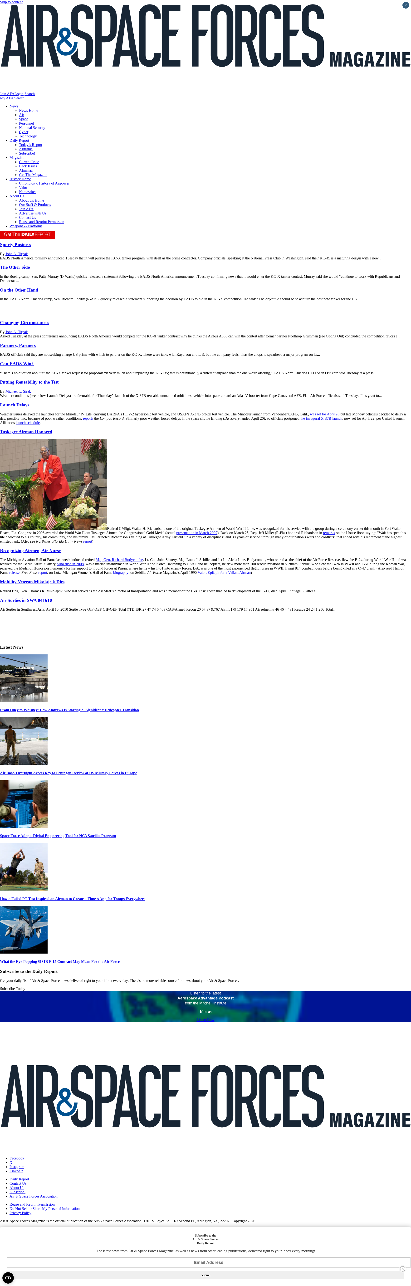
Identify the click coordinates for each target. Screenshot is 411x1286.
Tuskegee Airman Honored (26, 431)
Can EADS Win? (17, 363)
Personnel (26, 123)
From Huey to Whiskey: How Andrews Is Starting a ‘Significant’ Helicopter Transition (69, 710)
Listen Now (206, 1020)
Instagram (17, 1167)
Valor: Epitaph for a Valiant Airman (224, 572)
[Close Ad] (402, 1269)
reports (88, 418)
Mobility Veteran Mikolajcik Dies (32, 581)
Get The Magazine (33, 175)
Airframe (26, 149)
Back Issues (28, 166)
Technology (28, 136)
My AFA (6, 98)
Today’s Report (30, 145)
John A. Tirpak (16, 254)
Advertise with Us (32, 213)
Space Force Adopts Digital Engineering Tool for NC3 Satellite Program (58, 836)
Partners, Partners (18, 345)
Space (23, 119)
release (14, 572)
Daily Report (19, 140)
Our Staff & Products (35, 205)
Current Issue (29, 162)
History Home (20, 179)
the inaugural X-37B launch (321, 418)
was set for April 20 (324, 414)
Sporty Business (15, 244)
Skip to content (11, 2)
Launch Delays (14, 404)
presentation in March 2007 (196, 533)
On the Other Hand (19, 289)
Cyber (23, 132)
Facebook (17, 1158)
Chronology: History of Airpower (44, 183)
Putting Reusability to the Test (29, 382)
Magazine (17, 158)
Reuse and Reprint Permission (41, 222)
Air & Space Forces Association (34, 1196)
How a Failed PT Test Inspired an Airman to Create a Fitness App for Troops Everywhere (72, 899)
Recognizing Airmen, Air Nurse (30, 550)
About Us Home (31, 200)
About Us (17, 196)
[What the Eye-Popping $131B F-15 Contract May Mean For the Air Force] (24, 952)
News (14, 106)
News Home (28, 110)
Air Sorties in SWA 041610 (26, 600)
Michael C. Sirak (18, 391)
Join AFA (7, 94)
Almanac (26, 170)
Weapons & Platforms (26, 226)
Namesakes (27, 192)
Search (29, 94)
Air (21, 115)
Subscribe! (27, 153)
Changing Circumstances (24, 322)
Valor (23, 187)
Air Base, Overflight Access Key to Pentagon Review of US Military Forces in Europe (68, 773)
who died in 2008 (70, 564)
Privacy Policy (20, 1213)
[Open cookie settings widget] (8, 1278)
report (87, 541)
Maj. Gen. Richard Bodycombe (119, 560)
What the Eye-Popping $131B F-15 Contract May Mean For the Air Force (60, 962)
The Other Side (15, 267)
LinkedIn (16, 1171)
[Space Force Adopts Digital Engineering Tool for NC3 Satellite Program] (24, 826)
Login (19, 94)
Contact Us (27, 217)
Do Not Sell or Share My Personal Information (45, 1209)
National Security (32, 128)
